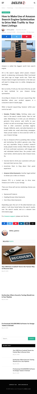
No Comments (22, 32)
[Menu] (3, 3)
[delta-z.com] (18, 3)
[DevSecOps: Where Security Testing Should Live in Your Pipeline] (18, 283)
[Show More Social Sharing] (33, 36)
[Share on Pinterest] (27, 36)
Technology (5, 12)
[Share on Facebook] (6, 36)
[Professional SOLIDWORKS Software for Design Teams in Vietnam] (18, 311)
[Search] (34, 3)
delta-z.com (27, 389)
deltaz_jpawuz (10, 29)
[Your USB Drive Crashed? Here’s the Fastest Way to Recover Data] (18, 255)
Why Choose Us (23, 384)
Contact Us (13, 384)
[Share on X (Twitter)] (16, 36)
